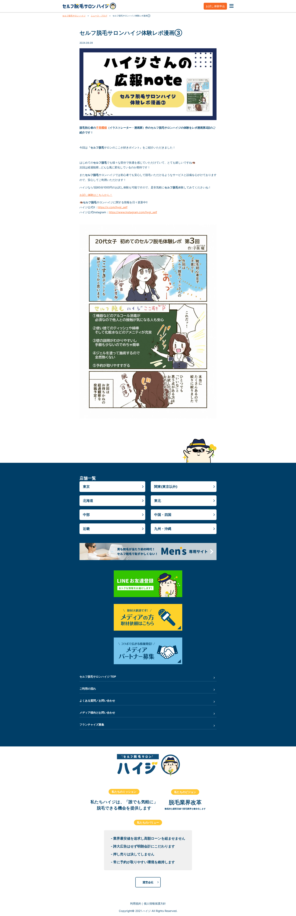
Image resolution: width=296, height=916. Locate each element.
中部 (86, 515)
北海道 (88, 501)
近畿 (86, 529)
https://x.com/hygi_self (112, 207)
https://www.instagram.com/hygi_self (133, 212)
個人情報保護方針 (155, 903)
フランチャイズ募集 (91, 724)
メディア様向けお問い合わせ (97, 712)
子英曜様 (101, 127)
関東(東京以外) (165, 487)
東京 (86, 487)
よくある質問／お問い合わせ (97, 700)
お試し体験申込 (215, 6)
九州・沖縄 (162, 529)
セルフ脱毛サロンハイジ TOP (97, 676)
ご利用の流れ (87, 688)
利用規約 (135, 903)
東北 (157, 501)
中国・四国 (162, 515)
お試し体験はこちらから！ (95, 195)
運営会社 (148, 882)
